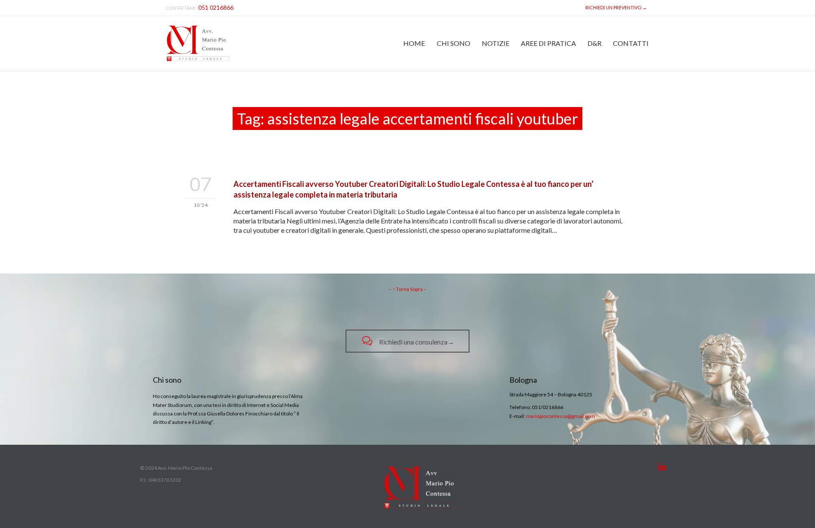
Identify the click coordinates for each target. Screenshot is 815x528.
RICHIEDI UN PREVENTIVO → (615, 7)
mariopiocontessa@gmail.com (560, 416)
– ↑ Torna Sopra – (408, 289)
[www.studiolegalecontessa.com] (198, 43)
